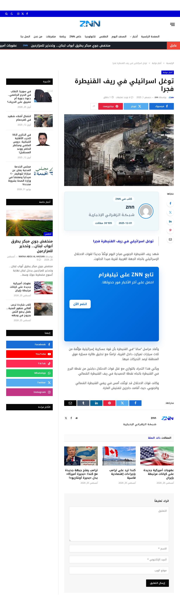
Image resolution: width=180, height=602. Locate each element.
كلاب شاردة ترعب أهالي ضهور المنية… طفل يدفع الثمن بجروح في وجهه (18, 310)
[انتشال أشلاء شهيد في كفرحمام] (43, 120)
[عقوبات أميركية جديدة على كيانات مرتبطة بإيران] (157, 455)
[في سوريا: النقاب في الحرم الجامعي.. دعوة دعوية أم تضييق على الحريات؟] (43, 95)
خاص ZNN (75, 36)
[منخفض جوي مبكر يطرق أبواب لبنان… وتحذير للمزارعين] (29, 223)
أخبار (135, 36)
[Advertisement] (126, 311)
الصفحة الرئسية (150, 36)
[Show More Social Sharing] (93, 106)
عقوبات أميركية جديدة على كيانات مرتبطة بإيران (158, 474)
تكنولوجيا (90, 36)
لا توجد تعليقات (123, 97)
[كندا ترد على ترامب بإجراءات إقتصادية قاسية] (119, 455)
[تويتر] (170, 212)
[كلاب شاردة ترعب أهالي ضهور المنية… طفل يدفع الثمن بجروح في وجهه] (43, 309)
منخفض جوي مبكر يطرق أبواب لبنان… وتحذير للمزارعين (82, 45)
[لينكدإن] (170, 221)
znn (156, 97)
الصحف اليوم (119, 36)
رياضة (62, 36)
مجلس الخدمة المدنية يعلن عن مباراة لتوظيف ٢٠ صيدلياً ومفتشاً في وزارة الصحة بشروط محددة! (19, 175)
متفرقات (51, 36)
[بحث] (6, 14)
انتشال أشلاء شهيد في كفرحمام (19, 118)
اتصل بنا (25, 36)
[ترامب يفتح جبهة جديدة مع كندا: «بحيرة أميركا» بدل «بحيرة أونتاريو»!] (81, 455)
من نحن (38, 36)
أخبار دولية (167, 72)
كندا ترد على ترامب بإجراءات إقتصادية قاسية (122, 474)
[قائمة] (172, 24)
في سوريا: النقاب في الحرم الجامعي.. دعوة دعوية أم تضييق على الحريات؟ (19, 97)
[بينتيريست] (170, 230)
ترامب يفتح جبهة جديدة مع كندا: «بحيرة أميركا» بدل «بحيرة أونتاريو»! (81, 474)
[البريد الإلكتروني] (170, 239)
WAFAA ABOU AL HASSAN (32, 257)
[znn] (90, 24)
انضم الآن (80, 304)
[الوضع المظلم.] (12, 14)
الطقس (103, 36)
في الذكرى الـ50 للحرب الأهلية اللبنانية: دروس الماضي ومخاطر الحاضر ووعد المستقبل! (21, 143)
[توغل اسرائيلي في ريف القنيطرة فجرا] (119, 150)
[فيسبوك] (170, 203)
